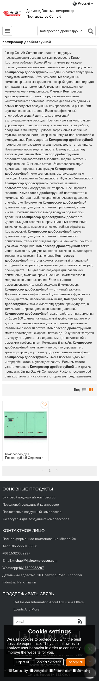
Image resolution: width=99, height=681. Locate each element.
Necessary (20, 671)
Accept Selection (49, 662)
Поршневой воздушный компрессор (30, 504)
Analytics (40, 671)
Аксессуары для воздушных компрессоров (35, 519)
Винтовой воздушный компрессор (29, 497)
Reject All (23, 662)
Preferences (61, 671)
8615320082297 (31, 568)
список (84, 389)
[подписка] (80, 621)
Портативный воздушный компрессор (32, 512)
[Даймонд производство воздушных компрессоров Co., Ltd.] (12, 13)
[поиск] (90, 31)
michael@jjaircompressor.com (34, 560)
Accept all (76, 662)
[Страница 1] (42, 470)
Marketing (83, 671)
